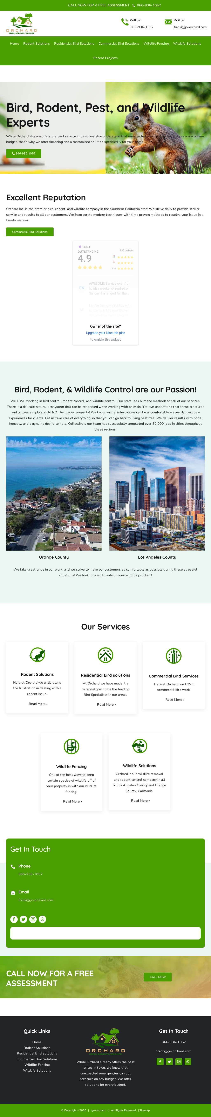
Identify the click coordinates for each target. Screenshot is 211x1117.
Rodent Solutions (37, 1048)
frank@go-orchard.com (36, 900)
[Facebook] (160, 1061)
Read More (37, 704)
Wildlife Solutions (37, 1070)
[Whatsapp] (188, 1061)
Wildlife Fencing (37, 1064)
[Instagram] (178, 1061)
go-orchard (99, 1110)
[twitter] (23, 919)
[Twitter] (169, 1061)
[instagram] (33, 919)
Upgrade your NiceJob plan (105, 333)
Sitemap (144, 1110)
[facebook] (14, 919)
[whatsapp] (42, 919)
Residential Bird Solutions (37, 1053)
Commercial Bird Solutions (36, 1059)
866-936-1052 (148, 5)
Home (37, 1042)
